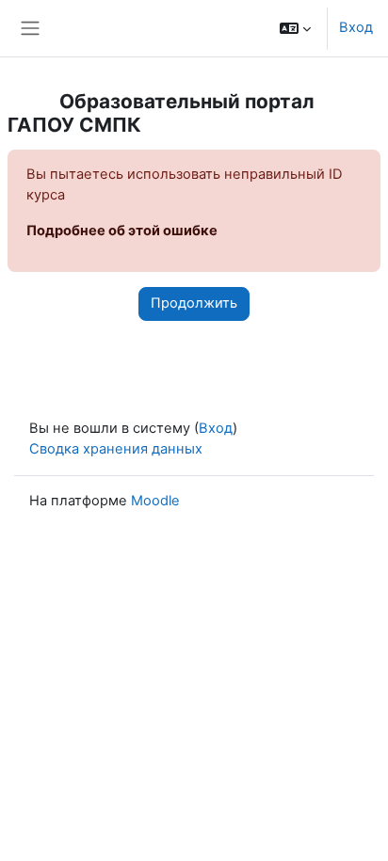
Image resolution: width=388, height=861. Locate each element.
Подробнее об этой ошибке (122, 230)
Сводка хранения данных (115, 448)
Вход (356, 27)
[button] (295, 28)
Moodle (155, 500)
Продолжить (194, 303)
